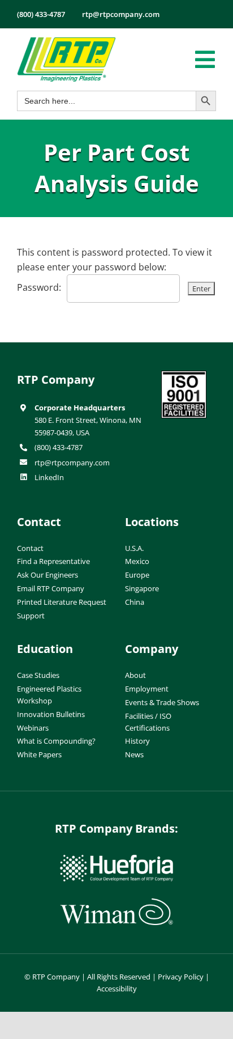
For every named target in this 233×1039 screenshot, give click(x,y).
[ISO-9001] (183, 375)
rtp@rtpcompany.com (72, 462)
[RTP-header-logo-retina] (66, 41)
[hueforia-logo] (116, 859)
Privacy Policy (181, 977)
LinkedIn (49, 477)
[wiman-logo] (116, 903)
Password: (39, 287)
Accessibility (117, 988)
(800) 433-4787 (58, 447)
